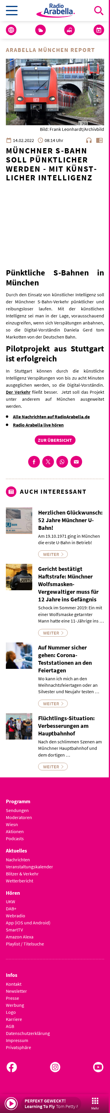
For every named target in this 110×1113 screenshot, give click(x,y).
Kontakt (13, 984)
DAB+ (11, 908)
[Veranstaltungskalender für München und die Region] (99, 30)
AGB (10, 1026)
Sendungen (17, 810)
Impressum (17, 1040)
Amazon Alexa (19, 937)
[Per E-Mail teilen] (76, 462)
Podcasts (15, 838)
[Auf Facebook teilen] (34, 462)
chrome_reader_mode (99, 140)
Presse (12, 998)
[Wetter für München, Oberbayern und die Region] (40, 30)
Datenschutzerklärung (28, 1033)
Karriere (14, 1019)
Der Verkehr (18, 392)
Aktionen (15, 831)
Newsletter (16, 991)
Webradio (15, 916)
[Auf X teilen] (48, 462)
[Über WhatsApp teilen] (62, 462)
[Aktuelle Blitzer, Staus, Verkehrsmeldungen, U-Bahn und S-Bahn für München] (69, 30)
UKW (10, 901)
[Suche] (99, 10)
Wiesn (12, 824)
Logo (11, 1012)
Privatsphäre (18, 1047)
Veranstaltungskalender (29, 867)
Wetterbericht (19, 881)
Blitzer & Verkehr (22, 874)
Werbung (15, 1005)
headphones (88, 140)
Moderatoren (19, 817)
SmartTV (14, 930)
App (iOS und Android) (28, 923)
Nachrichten (18, 859)
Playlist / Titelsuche (25, 944)
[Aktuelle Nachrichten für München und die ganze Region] (11, 30)
